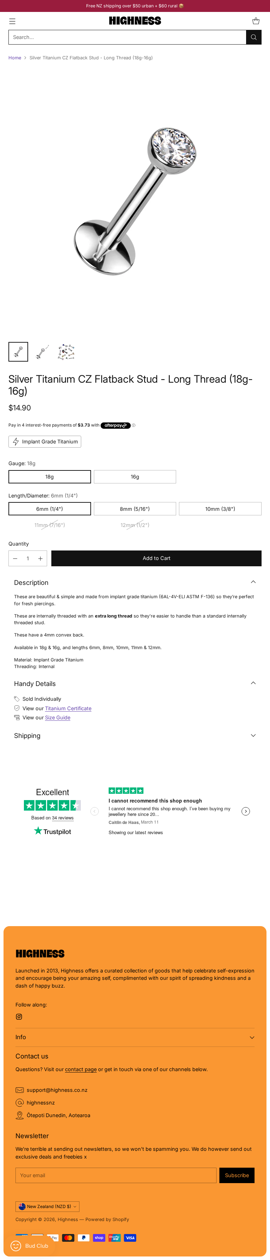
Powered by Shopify (107, 1219)
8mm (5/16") (135, 509)
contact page (81, 1069)
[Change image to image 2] (42, 352)
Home (14, 57)
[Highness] (135, 20)
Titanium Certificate (68, 708)
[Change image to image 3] (66, 352)
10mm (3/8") (220, 509)
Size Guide (57, 717)
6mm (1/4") (49, 509)
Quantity (18, 544)
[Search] (254, 37)
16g (135, 477)
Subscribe (237, 1175)
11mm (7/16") (49, 525)
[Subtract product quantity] (15, 558)
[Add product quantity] (40, 558)
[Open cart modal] (256, 21)
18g (49, 477)
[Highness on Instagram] (19, 1017)
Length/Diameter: (43, 496)
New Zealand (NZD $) (49, 1206)
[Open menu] (12, 21)
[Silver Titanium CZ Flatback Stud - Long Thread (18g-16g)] (135, 201)
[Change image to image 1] (18, 352)
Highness (68, 1219)
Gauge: (22, 463)
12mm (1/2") (135, 525)
